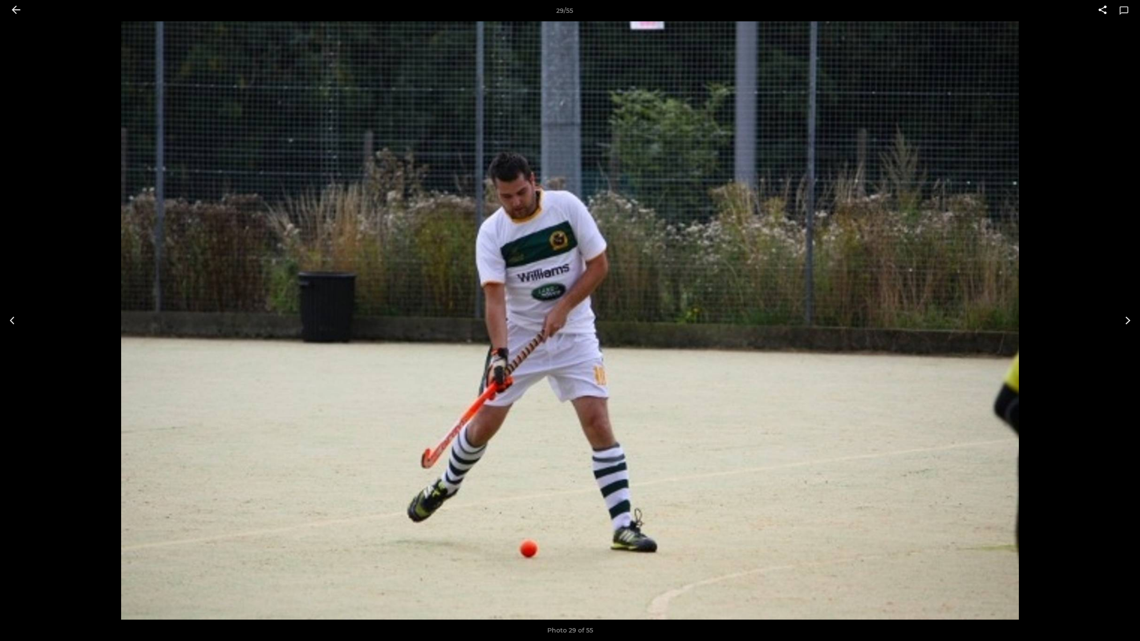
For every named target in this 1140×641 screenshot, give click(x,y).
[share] (1102, 10)
